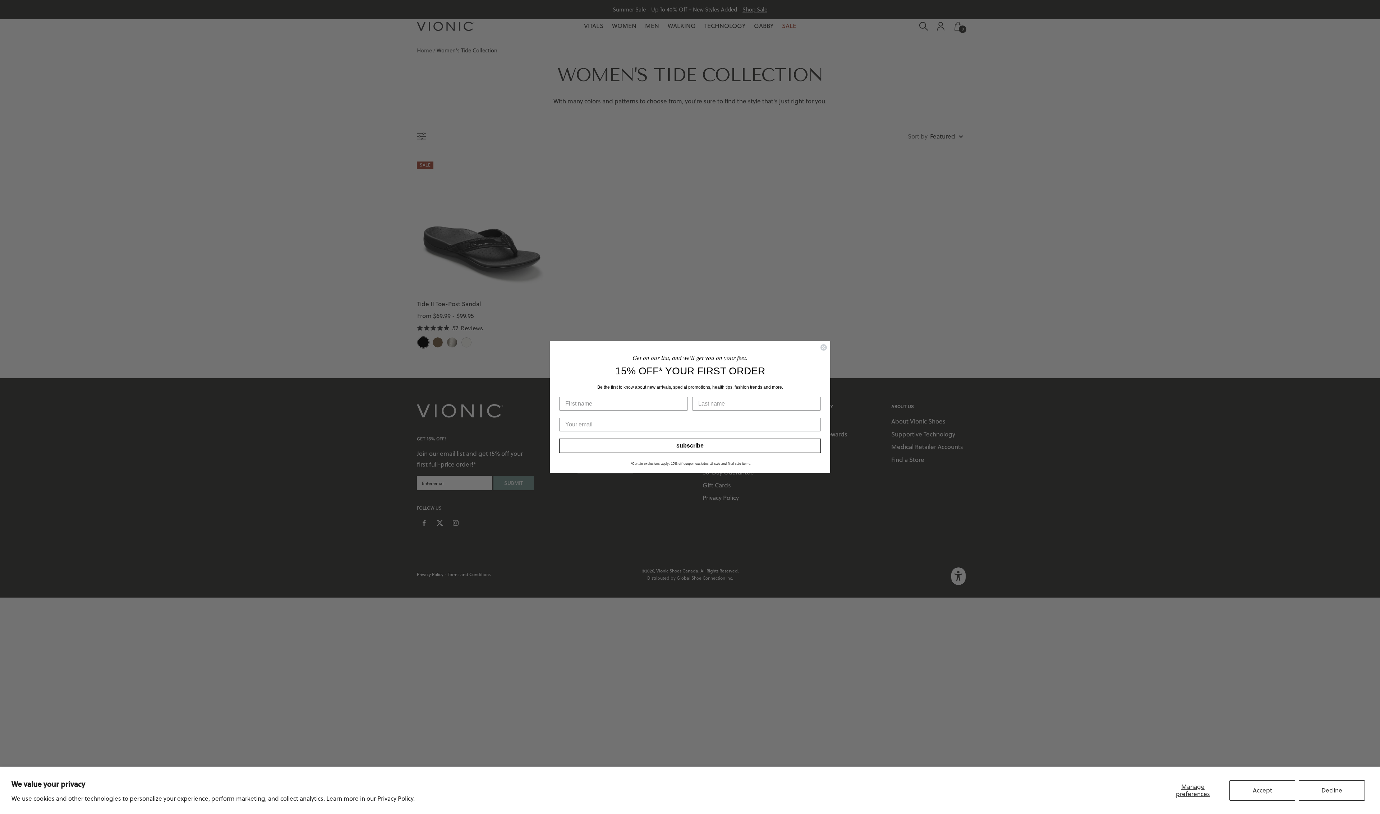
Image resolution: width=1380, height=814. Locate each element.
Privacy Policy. (396, 798)
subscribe (690, 446)
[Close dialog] (823, 347)
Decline (1331, 790)
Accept (1262, 790)
